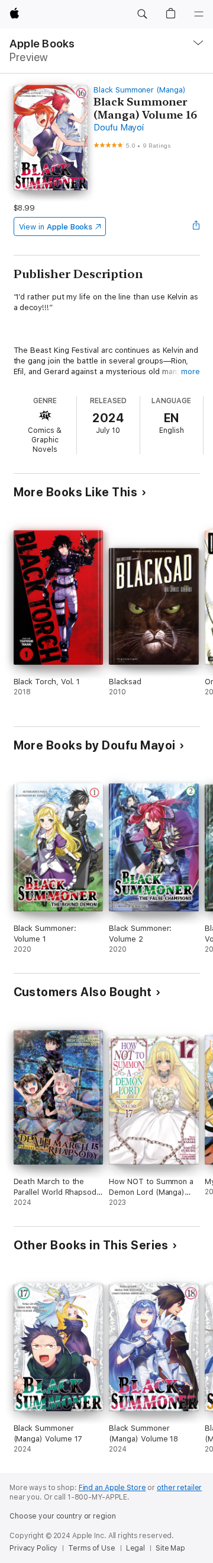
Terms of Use (91, 1548)
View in (56, 226)
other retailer (179, 1488)
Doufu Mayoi (118, 127)
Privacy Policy (33, 1548)
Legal (135, 1548)
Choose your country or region (62, 1516)
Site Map (170, 1548)
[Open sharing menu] (196, 226)
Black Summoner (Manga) (139, 89)
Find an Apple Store (112, 1488)
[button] (142, 14)
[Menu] (199, 14)
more (190, 371)
